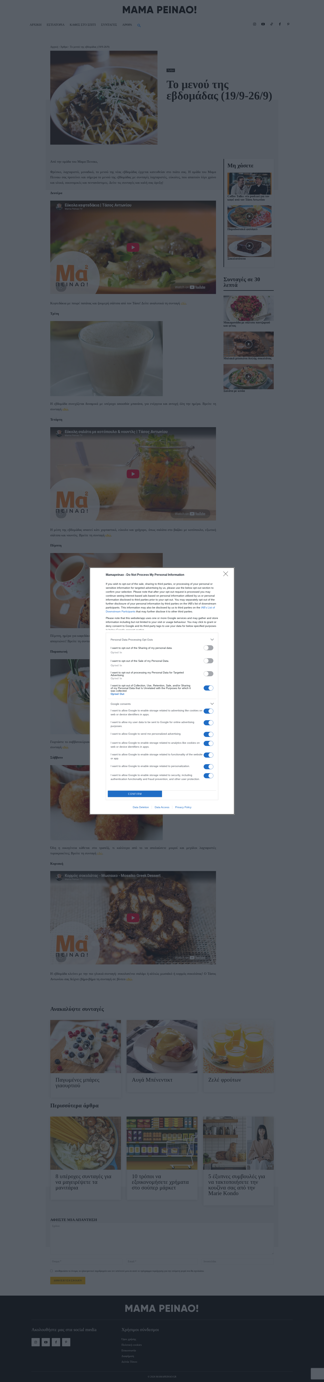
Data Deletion (141, 807)
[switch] (208, 647)
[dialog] (162, 691)
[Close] (226, 575)
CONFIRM (135, 794)
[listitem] (162, 640)
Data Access (162, 807)
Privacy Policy (183, 807)
